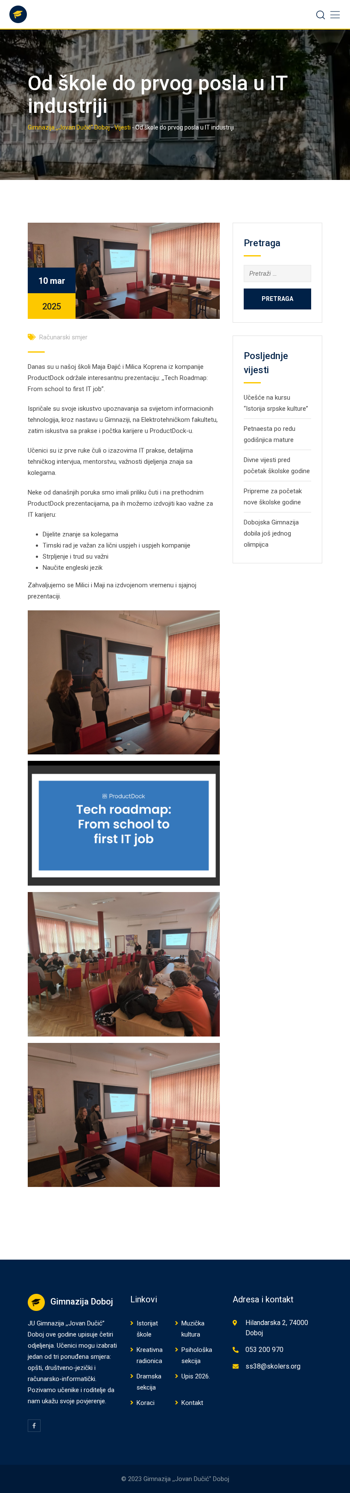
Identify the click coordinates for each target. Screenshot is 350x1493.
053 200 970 (264, 1350)
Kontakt (192, 1403)
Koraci (146, 1403)
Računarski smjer (63, 337)
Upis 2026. (195, 1376)
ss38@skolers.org (272, 1366)
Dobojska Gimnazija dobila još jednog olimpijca (271, 533)
